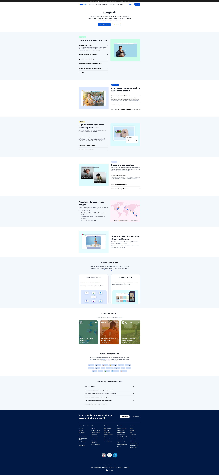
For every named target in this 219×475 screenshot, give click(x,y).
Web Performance (108, 428)
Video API (81, 430)
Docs (121, 4)
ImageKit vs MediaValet (122, 444)
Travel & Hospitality (108, 434)
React (92, 365)
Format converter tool (134, 443)
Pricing (117, 4)
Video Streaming (82, 441)
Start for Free (125, 416)
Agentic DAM (94, 438)
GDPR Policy (105, 467)
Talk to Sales (136, 416)
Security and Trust (113, 467)
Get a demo (116, 24)
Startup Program (133, 441)
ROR (101, 371)
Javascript (114, 365)
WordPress (116, 371)
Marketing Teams (108, 441)
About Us (120, 467)
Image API (81, 428)
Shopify (108, 371)
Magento (124, 371)
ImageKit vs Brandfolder (122, 436)
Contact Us (126, 467)
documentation (106, 359)
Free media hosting (134, 445)
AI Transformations (83, 436)
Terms (91, 467)
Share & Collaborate (95, 432)
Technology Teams (108, 438)
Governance (94, 434)
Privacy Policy (97, 467)
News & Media (107, 432)
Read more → (127, 1)
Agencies (106, 436)
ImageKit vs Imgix (121, 430)
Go (104, 368)
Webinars (132, 436)
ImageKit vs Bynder (121, 434)
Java (95, 371)
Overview (93, 428)
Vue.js (121, 365)
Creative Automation (95, 444)
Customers (112, 4)
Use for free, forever (104, 24)
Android (92, 368)
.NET (129, 368)
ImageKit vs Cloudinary (122, 428)
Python (117, 368)
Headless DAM (94, 436)
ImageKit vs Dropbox (121, 438)
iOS (98, 368)
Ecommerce (106, 430)
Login (130, 4)
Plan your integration (109, 270)
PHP (124, 368)
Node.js (110, 368)
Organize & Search (95, 430)
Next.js (98, 365)
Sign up (137, 4)
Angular (106, 365)
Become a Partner (134, 438)
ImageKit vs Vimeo (121, 432)
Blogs (131, 432)
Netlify (128, 365)
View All (119, 446)
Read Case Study (84, 342)
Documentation (133, 434)
